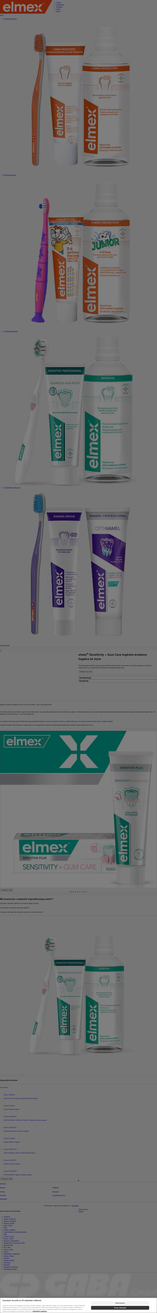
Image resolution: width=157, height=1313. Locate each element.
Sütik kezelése (120, 1303)
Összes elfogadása (120, 1308)
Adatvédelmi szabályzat (40, 1311)
